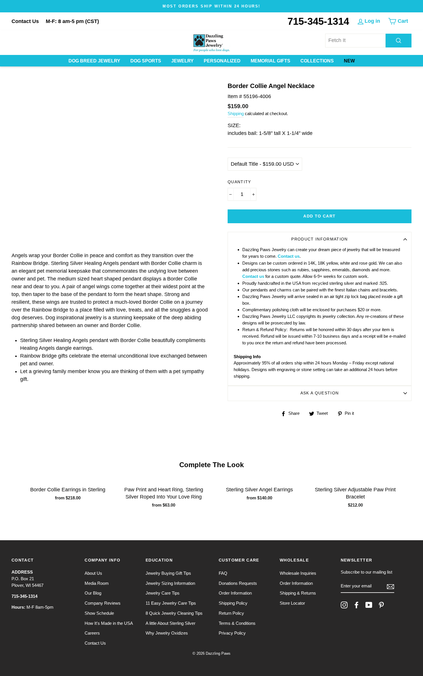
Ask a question (319, 393)
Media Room (97, 583)
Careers (92, 633)
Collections (317, 60)
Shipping (236, 113)
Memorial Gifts (270, 60)
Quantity (239, 182)
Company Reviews (103, 603)
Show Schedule (99, 613)
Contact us (289, 256)
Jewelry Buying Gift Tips (168, 573)
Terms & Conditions (237, 623)
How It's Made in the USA (109, 623)
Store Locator (292, 603)
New (349, 60)
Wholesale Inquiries (298, 573)
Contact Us (25, 21)
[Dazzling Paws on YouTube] (368, 604)
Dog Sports (145, 60)
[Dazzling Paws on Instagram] (344, 604)
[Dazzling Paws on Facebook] (356, 604)
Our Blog (93, 593)
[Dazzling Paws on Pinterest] (381, 604)
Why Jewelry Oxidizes (167, 633)
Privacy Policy (232, 633)
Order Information (235, 593)
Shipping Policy (233, 603)
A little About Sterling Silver (170, 623)
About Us (93, 573)
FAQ (223, 573)
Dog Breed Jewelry (94, 60)
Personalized (222, 60)
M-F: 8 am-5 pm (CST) (72, 21)
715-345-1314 (318, 21)
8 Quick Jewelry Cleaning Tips (174, 613)
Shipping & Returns (298, 593)
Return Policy (231, 613)
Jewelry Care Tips (163, 593)
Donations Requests (238, 583)
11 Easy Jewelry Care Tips (171, 603)
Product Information (319, 239)
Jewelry (182, 60)
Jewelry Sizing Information (170, 583)
